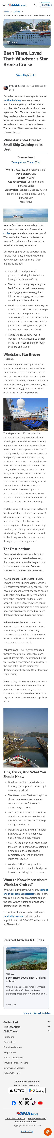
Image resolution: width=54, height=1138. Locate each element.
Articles (17, 11)
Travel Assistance (13, 1047)
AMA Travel (10, 1031)
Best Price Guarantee (26, 1121)
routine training (12, 100)
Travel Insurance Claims (16, 1062)
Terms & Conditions (15, 1118)
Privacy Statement (37, 1118)
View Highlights (25, 75)
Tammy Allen (19, 162)
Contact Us (9, 1042)
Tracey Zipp (33, 162)
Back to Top (27, 1131)
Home (6, 11)
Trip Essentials (11, 1026)
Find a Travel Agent (14, 1057)
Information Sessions (14, 1067)
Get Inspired (10, 1022)
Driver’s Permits (12, 1073)
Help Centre (10, 1052)
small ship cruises (13, 916)
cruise (6, 233)
